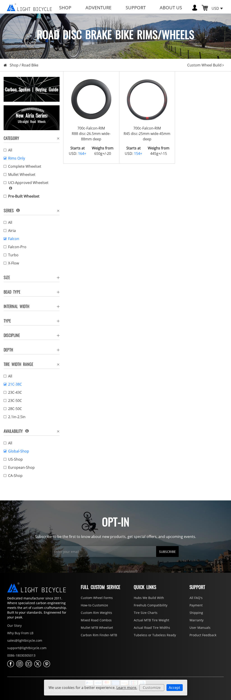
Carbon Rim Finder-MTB (99, 635)
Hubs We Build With (149, 598)
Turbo (13, 254)
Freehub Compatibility (150, 605)
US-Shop (15, 459)
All (10, 150)
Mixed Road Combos (96, 620)
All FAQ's (196, 598)
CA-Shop (15, 475)
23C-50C (15, 400)
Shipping (196, 612)
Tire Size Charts (145, 612)
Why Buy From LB (20, 633)
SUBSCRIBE (167, 551)
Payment (196, 605)
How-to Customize (94, 605)
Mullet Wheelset (21, 174)
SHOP (65, 8)
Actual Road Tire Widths (152, 627)
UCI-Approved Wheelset (28, 182)
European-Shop (21, 467)
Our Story (14, 625)
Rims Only (16, 158)
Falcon (13, 238)
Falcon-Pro (17, 246)
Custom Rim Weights (96, 612)
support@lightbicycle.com (26, 648)
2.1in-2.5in (16, 416)
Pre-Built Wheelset (23, 196)
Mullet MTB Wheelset (97, 627)
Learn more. (126, 687)
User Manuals (199, 627)
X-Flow (13, 263)
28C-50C (15, 408)
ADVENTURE (98, 8)
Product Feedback (202, 635)
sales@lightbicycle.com (24, 640)
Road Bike (30, 65)
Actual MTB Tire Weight (151, 620)
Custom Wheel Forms (97, 598)
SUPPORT (136, 8)
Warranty (196, 620)
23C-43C (15, 392)
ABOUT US (171, 8)
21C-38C (15, 384)
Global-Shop (18, 451)
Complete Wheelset (24, 166)
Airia (12, 230)
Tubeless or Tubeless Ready (155, 635)
